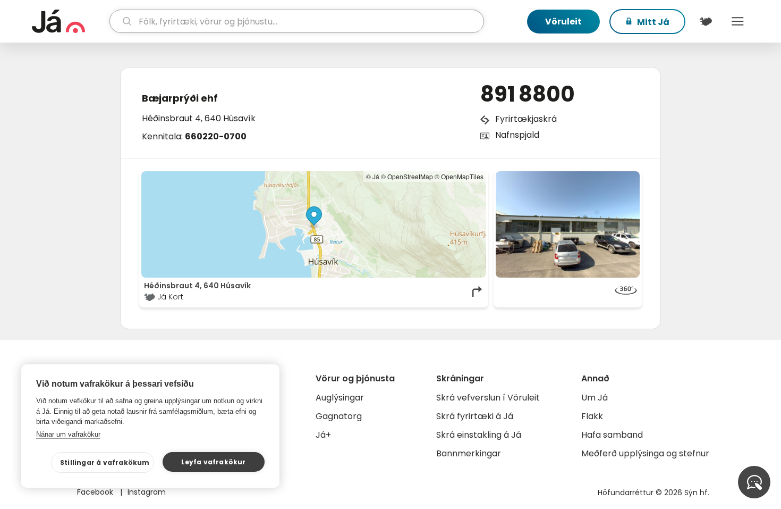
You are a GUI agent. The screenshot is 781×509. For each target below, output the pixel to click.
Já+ (323, 435)
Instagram (147, 492)
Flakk (592, 416)
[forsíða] (69, 21)
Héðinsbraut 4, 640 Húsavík (199, 118)
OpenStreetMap (410, 176)
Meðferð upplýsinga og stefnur (645, 453)
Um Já (594, 397)
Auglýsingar (340, 397)
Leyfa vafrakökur (213, 461)
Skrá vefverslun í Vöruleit (488, 397)
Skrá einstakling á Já (478, 435)
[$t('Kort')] (705, 21)
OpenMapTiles (462, 176)
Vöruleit (563, 21)
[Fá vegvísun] (477, 291)
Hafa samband (612, 435)
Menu (737, 21)
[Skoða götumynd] (568, 224)
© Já (372, 176)
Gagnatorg (339, 416)
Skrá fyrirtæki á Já (474, 416)
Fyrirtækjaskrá (526, 119)
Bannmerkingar (468, 453)
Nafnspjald (517, 135)
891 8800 (527, 94)
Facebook (96, 492)
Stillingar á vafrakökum (105, 462)
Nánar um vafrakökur (68, 434)
